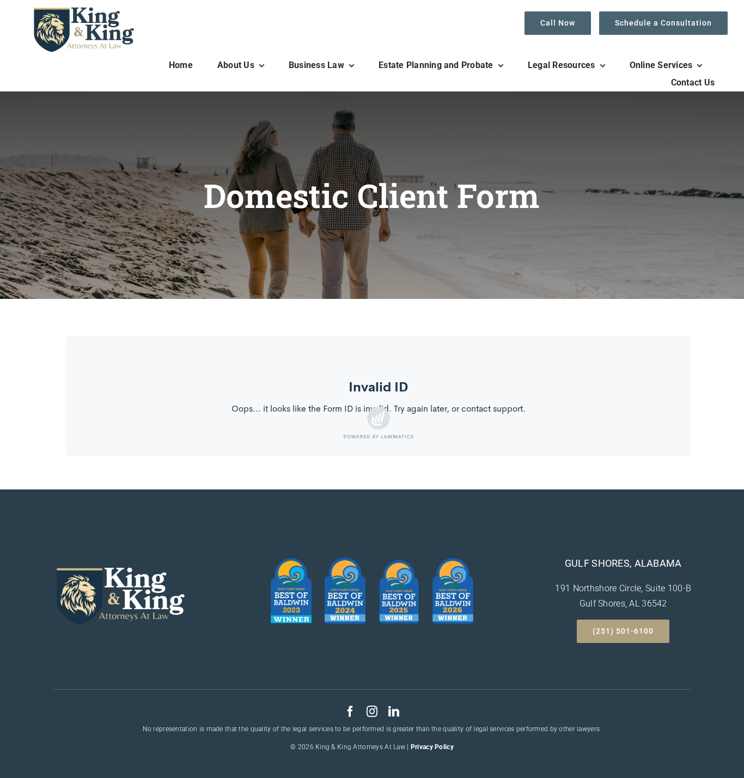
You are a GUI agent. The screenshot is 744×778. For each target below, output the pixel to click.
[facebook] (350, 711)
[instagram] (372, 711)
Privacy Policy (432, 747)
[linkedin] (393, 711)
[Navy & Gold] (83, 10)
